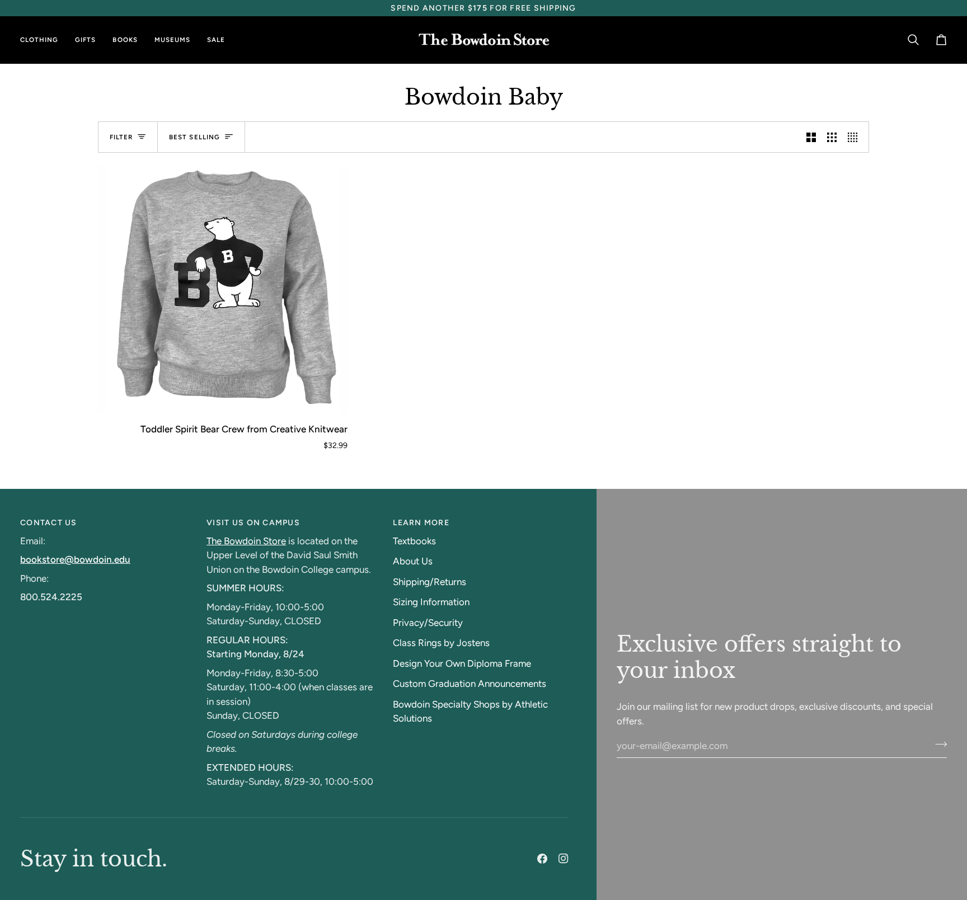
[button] (43, 40)
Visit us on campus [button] (253, 522)
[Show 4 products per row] (855, 137)
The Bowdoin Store (246, 540)
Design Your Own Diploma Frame (462, 663)
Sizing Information (431, 601)
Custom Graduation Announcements (469, 683)
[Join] (937, 744)
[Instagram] (563, 859)
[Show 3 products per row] (832, 137)
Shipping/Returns (429, 581)
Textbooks (414, 540)
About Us (413, 561)
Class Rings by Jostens (441, 642)
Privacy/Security (428, 622)
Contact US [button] (48, 522)
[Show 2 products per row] (811, 137)
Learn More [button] (421, 522)
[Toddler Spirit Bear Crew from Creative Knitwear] (223, 288)
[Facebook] (542, 859)
